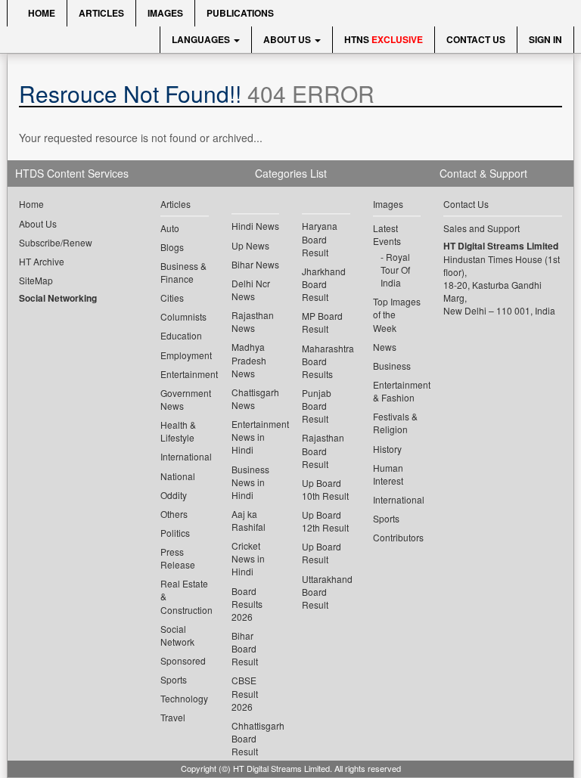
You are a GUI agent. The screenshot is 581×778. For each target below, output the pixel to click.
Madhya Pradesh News (248, 359)
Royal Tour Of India (395, 269)
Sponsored (183, 660)
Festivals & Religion (395, 422)
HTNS (383, 39)
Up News (250, 245)
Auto (169, 228)
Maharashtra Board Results (326, 361)
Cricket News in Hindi (248, 558)
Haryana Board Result (319, 238)
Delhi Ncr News (250, 289)
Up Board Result (321, 553)
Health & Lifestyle (178, 431)
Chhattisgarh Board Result (255, 738)
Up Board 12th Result (325, 521)
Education (181, 335)
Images (165, 13)
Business (392, 365)
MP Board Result (322, 322)
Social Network (177, 635)
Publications (240, 13)
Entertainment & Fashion (397, 391)
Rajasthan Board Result (323, 450)
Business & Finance (183, 272)
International (184, 456)
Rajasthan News (252, 321)
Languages (202, 39)
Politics (175, 532)
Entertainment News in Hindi (255, 436)
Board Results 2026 (247, 603)
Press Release (177, 558)
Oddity (173, 494)
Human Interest (388, 474)
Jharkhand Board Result (324, 284)
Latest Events (387, 234)
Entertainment (184, 373)
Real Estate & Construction (184, 596)
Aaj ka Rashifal (248, 520)
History (387, 448)
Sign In (545, 39)
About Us (288, 39)
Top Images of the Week (397, 314)
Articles (101, 13)
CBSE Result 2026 (244, 693)
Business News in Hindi (250, 482)
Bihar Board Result (244, 648)
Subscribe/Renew (55, 242)
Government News (184, 399)
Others (174, 513)
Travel (172, 717)
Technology (184, 698)
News (384, 346)
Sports (173, 679)
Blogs (172, 246)
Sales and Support (481, 228)
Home (40, 13)
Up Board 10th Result (325, 489)
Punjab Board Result (316, 405)
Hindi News (255, 225)
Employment (184, 355)
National (177, 476)
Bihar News (255, 264)
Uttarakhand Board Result (326, 591)
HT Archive (41, 261)
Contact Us (475, 39)
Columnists (183, 316)
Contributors (397, 537)
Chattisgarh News (255, 398)
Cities (172, 297)
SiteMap (36, 280)
